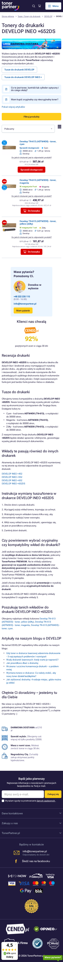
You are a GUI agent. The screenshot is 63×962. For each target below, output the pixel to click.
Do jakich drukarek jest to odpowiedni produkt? (32, 157)
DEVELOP (48, 16)
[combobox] (28, 129)
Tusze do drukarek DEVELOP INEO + (23, 77)
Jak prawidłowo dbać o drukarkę (22, 663)
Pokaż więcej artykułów (13, 107)
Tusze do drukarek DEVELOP (19, 69)
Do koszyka (34, 211)
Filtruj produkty (31, 116)
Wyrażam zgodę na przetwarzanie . (30, 801)
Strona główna (8, 16)
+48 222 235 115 (22, 296)
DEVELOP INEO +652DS (13, 483)
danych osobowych (46, 801)
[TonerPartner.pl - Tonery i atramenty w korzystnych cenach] (10, 6)
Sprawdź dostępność (31, 169)
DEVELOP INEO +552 (12, 477)
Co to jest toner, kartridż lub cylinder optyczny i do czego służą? (35, 88)
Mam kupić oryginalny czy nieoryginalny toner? (34, 99)
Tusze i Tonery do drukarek (29, 16)
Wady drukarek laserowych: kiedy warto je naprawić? (32, 659)
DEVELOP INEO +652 (12, 480)
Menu (55, 6)
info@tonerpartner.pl (25, 303)
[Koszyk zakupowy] (39, 6)
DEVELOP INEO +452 (12, 473)
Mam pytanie (23, 310)
